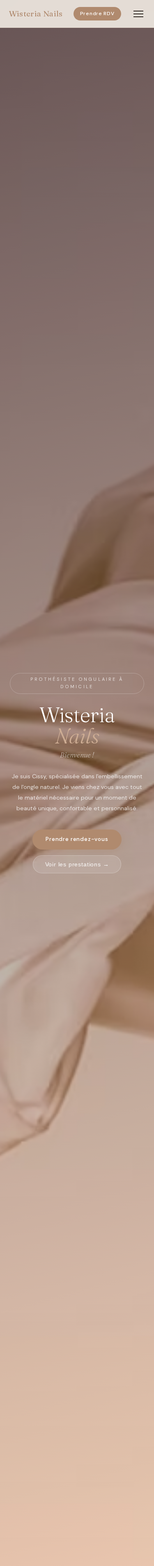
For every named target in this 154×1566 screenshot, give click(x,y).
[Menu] (138, 14)
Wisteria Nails (35, 13)
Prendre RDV (97, 13)
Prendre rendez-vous (77, 839)
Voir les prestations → (77, 864)
